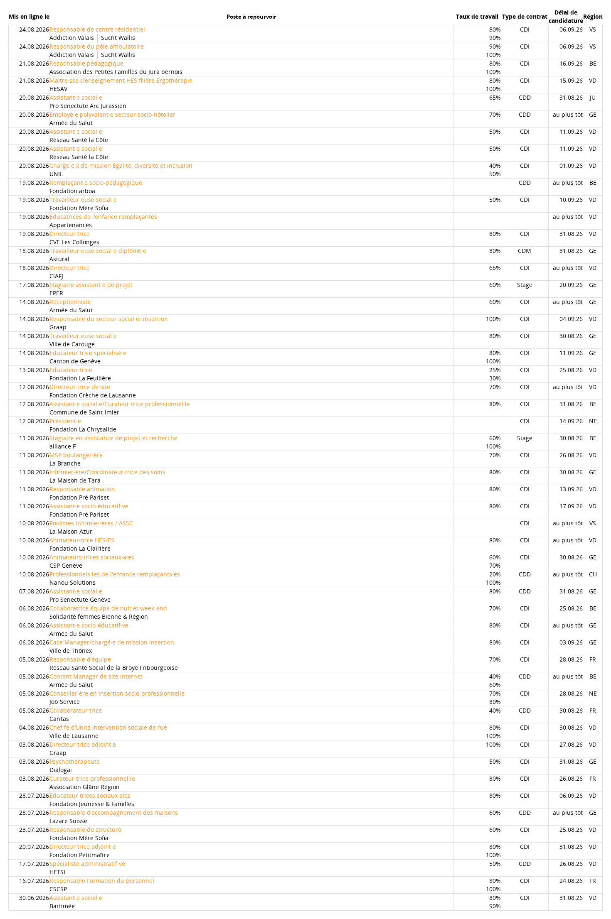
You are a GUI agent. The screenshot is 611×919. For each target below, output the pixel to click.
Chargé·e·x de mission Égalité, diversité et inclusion (120, 165)
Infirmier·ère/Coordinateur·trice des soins (107, 472)
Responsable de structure (85, 829)
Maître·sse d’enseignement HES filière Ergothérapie (120, 80)
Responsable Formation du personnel (101, 881)
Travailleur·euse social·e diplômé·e (97, 251)
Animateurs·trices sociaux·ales (91, 557)
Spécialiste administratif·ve (87, 864)
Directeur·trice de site (79, 387)
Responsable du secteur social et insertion (108, 319)
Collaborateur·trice (75, 710)
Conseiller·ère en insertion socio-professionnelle (117, 693)
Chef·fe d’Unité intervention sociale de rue (108, 727)
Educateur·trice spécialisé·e (87, 353)
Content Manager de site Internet (96, 676)
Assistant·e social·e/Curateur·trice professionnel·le (119, 404)
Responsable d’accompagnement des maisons (113, 812)
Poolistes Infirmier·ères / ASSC (91, 523)
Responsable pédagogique (86, 63)
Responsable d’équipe (80, 659)
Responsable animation (82, 489)
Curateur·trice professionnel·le (92, 778)
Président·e (65, 421)
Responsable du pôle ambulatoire (96, 46)
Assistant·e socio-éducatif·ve (88, 506)
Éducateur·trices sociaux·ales (90, 795)
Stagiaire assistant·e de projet (91, 285)
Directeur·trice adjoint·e (82, 744)
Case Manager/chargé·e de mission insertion (111, 642)
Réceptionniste (70, 302)
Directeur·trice (69, 234)
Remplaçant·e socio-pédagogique (95, 182)
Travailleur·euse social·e (83, 199)
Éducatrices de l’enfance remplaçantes (103, 217)
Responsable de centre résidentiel (97, 29)
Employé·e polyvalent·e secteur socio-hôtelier (112, 114)
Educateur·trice (70, 370)
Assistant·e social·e (75, 97)
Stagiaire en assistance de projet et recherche (113, 438)
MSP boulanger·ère (76, 455)
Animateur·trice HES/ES (81, 540)
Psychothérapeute (74, 761)
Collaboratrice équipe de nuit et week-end (108, 608)
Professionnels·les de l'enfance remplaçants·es (114, 574)
